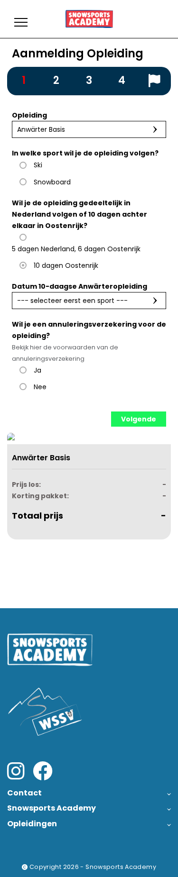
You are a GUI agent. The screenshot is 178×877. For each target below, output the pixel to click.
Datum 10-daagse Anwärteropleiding (79, 286)
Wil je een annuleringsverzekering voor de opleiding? (89, 341)
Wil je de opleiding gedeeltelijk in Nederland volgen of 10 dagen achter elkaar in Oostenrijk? (79, 214)
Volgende (138, 419)
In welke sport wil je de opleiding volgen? (85, 153)
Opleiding (29, 115)
